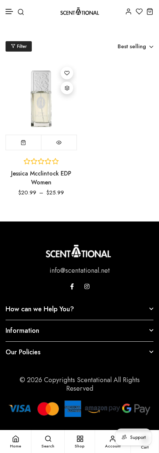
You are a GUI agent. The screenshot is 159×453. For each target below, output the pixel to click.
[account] (128, 11)
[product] (41, 99)
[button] (10, 11)
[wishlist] (139, 11)
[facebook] (72, 286)
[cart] (149, 11)
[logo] (79, 11)
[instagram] (87, 286)
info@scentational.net (80, 270)
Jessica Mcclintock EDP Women (41, 178)
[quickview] (59, 142)
